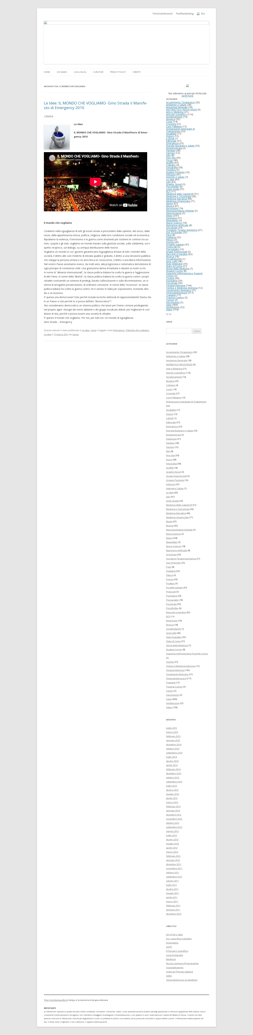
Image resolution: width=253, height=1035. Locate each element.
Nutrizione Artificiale (177, 225)
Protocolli (171, 247)
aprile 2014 (171, 765)
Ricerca (170, 256)
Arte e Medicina (174, 112)
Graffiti (170, 162)
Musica (170, 206)
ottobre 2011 (172, 872)
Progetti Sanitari (175, 244)
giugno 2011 (172, 889)
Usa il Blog (80, 72)
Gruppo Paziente (175, 172)
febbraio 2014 (173, 769)
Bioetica (170, 119)
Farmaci (170, 153)
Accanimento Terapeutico (180, 102)
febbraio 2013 (173, 806)
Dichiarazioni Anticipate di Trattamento (180, 130)
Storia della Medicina (177, 268)
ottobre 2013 (172, 777)
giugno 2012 (172, 839)
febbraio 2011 (173, 905)
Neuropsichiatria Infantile (180, 210)
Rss (202, 13)
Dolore (170, 136)
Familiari (170, 150)
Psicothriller (172, 186)
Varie (93, 330)
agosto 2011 (172, 880)
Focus (169, 160)
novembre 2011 (174, 868)
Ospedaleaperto (174, 967)
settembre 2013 (174, 781)
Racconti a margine (177, 254)
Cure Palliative (174, 126)
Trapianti (171, 295)
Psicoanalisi (172, 249)
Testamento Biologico (178, 290)
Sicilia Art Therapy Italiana (179, 971)
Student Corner (174, 271)
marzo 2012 (172, 851)
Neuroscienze (173, 213)
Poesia (170, 242)
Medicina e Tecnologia (178, 196)
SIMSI (169, 975)
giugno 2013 (172, 789)
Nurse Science (174, 222)
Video (169, 309)
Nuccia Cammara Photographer (182, 963)
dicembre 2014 (173, 744)
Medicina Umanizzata (178, 201)
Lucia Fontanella (174, 955)
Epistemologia (174, 148)
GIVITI (169, 946)
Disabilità (171, 133)
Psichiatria (171, 280)
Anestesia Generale (177, 107)
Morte (169, 203)
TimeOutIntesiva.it (162, 13)
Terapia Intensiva (175, 285)
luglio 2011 (171, 884)
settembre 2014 (174, 752)
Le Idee (86, 330)
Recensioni (172, 208)
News (169, 215)
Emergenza (172, 143)
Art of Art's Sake (174, 934)
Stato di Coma (174, 266)
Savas (75, 334)
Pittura (169, 239)
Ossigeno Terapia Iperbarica (181, 230)
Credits (137, 72)
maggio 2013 (172, 794)
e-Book (170, 138)
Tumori (170, 300)
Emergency (119, 330)
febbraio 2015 (173, 736)
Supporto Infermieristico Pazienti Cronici (184, 274)
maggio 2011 (172, 893)
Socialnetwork (174, 259)
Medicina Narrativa (176, 198)
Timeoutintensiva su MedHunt (181, 979)
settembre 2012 (174, 827)
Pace (169, 234)
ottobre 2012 (172, 823)
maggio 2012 (172, 843)
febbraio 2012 (173, 856)
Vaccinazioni (173, 302)
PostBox (171, 169)
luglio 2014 (171, 756)
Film (168, 155)
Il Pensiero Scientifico (177, 951)
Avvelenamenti (174, 116)
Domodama (172, 942)
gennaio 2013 (173, 810)
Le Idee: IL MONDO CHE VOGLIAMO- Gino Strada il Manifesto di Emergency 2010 (95, 105)
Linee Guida (172, 189)
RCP (168, 191)
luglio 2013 (171, 785)
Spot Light (171, 261)
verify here (187, 95)
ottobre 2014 (172, 748)
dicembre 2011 (173, 864)
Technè (170, 278)
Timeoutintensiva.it (176, 292)
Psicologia (171, 283)
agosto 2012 (172, 831)
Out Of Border (174, 232)
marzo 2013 (172, 802)
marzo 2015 (172, 732)
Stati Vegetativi (174, 263)
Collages (171, 165)
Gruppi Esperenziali (176, 251)
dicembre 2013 (173, 773)
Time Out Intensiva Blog (55, 1000)
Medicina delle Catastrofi (180, 194)
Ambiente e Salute (176, 104)
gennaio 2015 (173, 740)
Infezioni (171, 174)
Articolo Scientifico (176, 114)
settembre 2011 (174, 876)
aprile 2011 (171, 897)
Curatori (98, 72)
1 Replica (48, 116)
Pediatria (171, 237)
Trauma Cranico (175, 297)
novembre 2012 (174, 818)
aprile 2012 (171, 847)
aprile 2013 (171, 798)
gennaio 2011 (173, 909)
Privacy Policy (118, 72)
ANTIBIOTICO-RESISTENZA (181, 109)
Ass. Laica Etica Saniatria (179, 938)
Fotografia (172, 167)
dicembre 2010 (173, 913)
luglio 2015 (171, 728)
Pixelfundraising (184, 13)
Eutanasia (171, 218)
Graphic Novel (174, 184)
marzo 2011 (172, 901)
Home (47, 72)
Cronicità (171, 124)
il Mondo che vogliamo (137, 330)
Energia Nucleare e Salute (180, 145)
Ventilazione (173, 307)
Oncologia (171, 227)
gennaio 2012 (173, 860)
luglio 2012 (171, 835)
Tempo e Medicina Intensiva (182, 287)
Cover (169, 121)
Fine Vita (171, 157)
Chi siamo (62, 72)
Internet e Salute (175, 177)
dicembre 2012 (173, 814)
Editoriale (171, 140)
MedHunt (171, 959)
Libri (168, 181)
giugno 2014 (172, 761)
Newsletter (172, 220)
